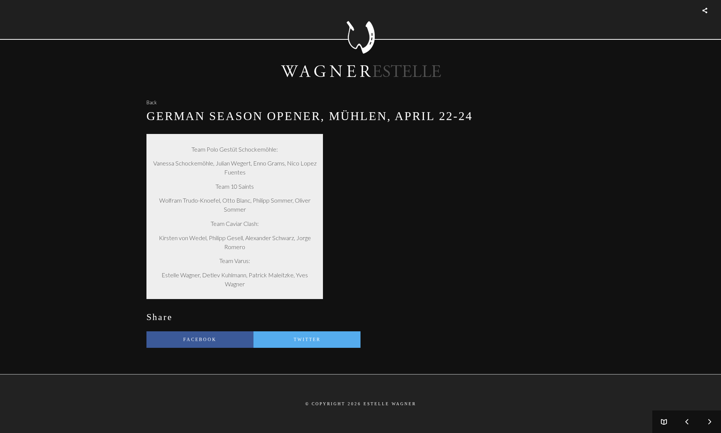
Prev (687, 421)
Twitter (307, 339)
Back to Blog (664, 421)
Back (151, 102)
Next (709, 421)
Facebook (200, 339)
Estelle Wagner (390, 403)
